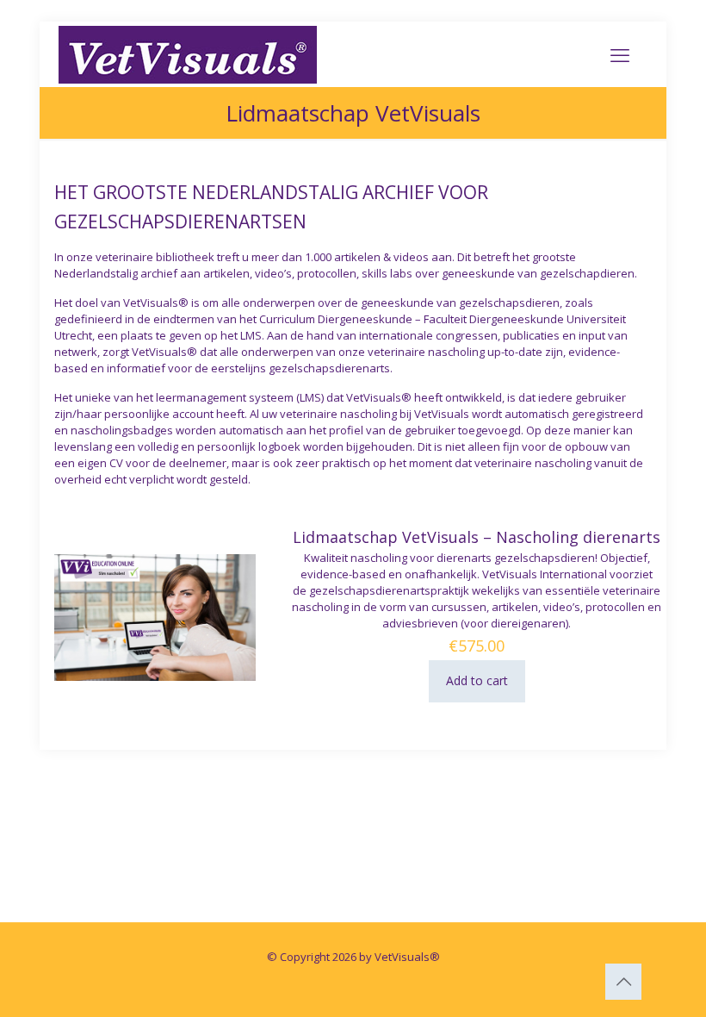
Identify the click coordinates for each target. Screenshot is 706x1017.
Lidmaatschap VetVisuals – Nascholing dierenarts (476, 537)
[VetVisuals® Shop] (188, 54)
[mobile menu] (620, 54)
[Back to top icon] (623, 982)
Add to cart (477, 680)
